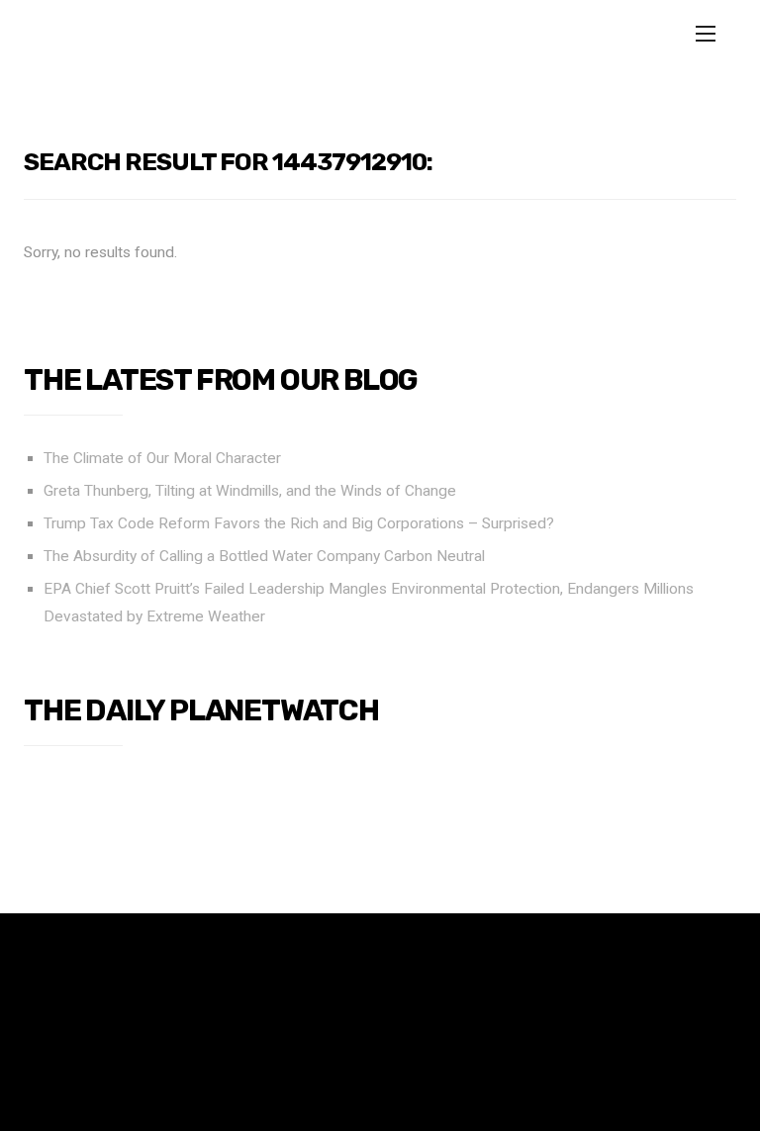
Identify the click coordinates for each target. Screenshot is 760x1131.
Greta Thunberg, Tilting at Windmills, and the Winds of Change (250, 491)
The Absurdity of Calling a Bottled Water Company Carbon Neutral (264, 556)
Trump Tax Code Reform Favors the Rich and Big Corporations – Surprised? (299, 523)
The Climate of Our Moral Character (162, 458)
